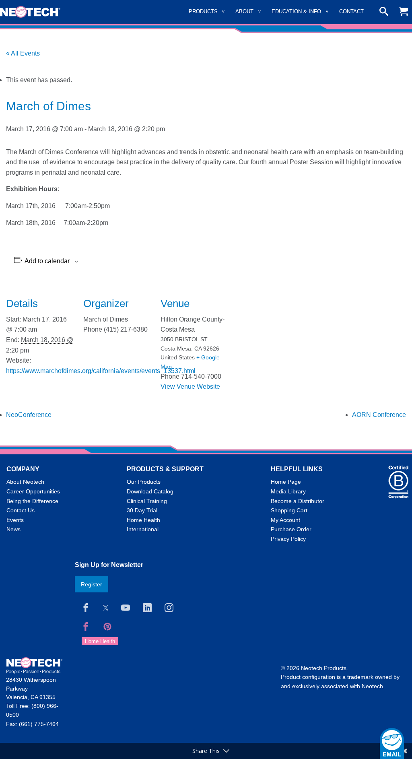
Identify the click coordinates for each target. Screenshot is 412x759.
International (143, 529)
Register (91, 584)
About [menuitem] (244, 11)
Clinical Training (147, 501)
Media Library (288, 491)
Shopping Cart (289, 510)
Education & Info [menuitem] (296, 11)
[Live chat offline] (392, 743)
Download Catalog (150, 491)
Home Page (286, 482)
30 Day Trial (142, 510)
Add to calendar (47, 261)
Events (15, 520)
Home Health (143, 520)
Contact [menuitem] (351, 11)
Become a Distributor (297, 501)
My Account (285, 520)
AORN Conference (379, 414)
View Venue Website (190, 386)
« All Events (23, 53)
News (13, 529)
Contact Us (20, 510)
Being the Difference (32, 501)
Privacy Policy (288, 539)
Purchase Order (291, 529)
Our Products (144, 482)
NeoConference (29, 414)
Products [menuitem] (203, 11)
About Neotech (25, 482)
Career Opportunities (33, 491)
